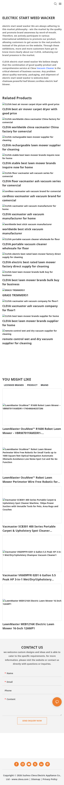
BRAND (44, 385)
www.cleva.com (20, 779)
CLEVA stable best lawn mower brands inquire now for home (29, 165)
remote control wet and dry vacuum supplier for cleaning (27, 341)
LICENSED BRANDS (14, 385)
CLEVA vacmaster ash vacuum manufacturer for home (23, 216)
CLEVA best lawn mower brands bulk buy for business (30, 282)
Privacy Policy (50, 779)
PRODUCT (32, 385)
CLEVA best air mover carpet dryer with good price (29, 111)
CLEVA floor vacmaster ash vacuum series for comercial (31, 183)
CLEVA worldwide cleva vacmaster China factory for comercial (30, 129)
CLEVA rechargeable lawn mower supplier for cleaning (31, 147)
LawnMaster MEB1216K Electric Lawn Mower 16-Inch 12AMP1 (28, 626)
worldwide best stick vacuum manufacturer (22, 231)
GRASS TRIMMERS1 (15, 295)
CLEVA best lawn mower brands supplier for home (30, 323)
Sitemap (35, 779)
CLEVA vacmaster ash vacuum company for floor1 (30, 308)
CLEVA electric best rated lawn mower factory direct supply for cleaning (29, 264)
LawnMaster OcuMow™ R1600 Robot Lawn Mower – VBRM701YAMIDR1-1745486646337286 (31, 431)
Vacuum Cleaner (45, 68)
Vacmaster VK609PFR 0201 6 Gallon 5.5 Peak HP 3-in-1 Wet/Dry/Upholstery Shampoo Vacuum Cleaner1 (29, 577)
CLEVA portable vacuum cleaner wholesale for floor (24, 246)
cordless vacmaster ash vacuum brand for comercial (31, 198)
